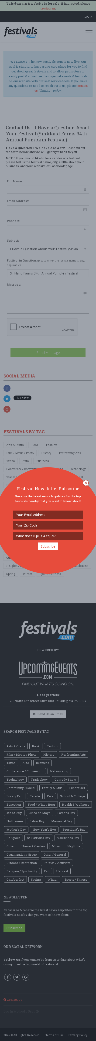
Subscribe (48, 546)
